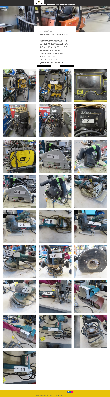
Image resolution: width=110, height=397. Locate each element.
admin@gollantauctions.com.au (58, 395)
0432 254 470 (51, 395)
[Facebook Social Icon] (68, 392)
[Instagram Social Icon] (72, 392)
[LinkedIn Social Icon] (70, 392)
